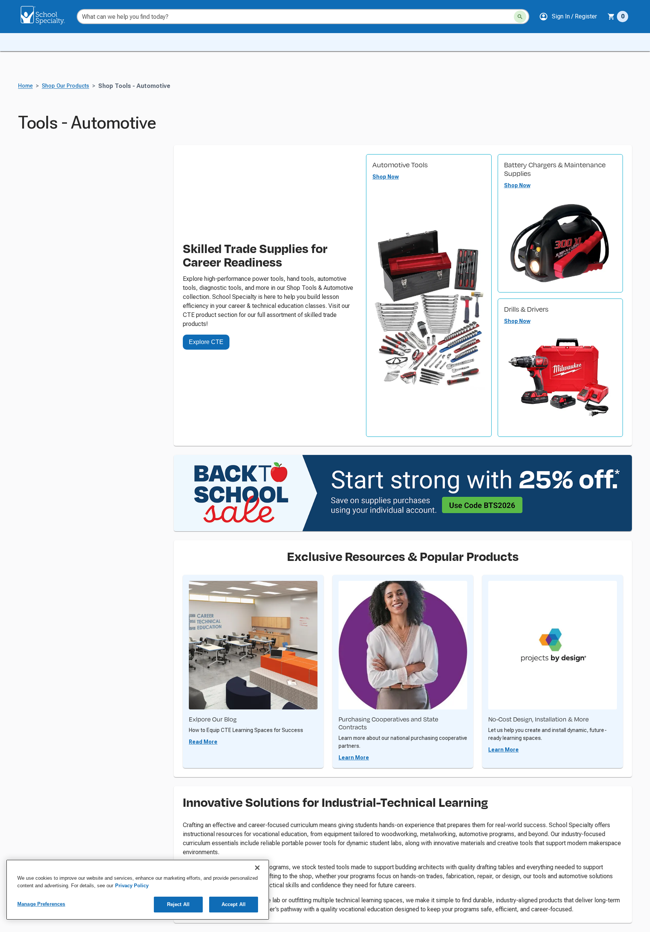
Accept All (234, 904)
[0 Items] (611, 16)
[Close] (257, 867)
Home (25, 86)
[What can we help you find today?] (520, 17)
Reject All (178, 904)
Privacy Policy (132, 885)
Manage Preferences (41, 904)
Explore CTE (206, 342)
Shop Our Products (65, 86)
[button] (568, 16)
